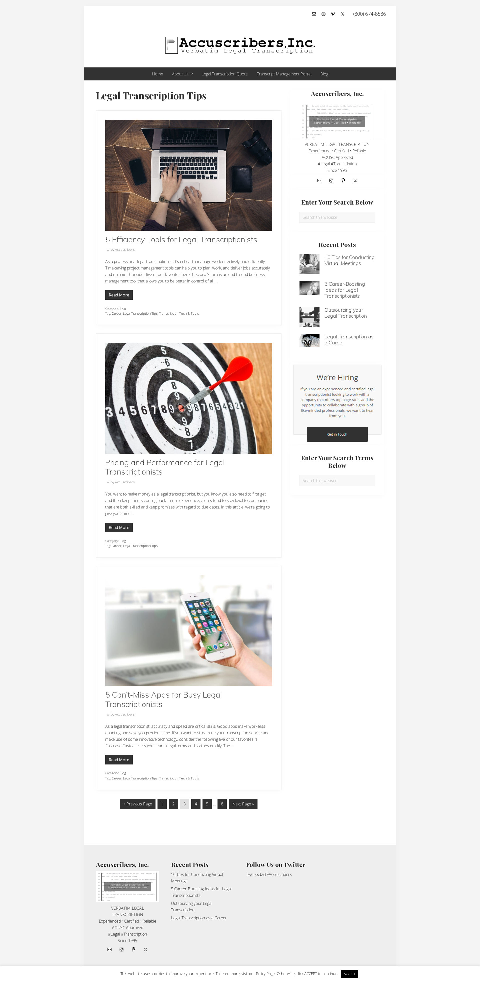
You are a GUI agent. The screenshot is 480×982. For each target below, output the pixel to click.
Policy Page (265, 973)
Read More (119, 296)
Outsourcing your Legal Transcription (345, 313)
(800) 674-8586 (369, 13)
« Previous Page (138, 805)
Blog (123, 308)
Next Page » (243, 805)
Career (117, 313)
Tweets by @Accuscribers (269, 874)
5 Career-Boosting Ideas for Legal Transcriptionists (344, 290)
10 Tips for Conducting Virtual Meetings (349, 260)
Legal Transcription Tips (140, 313)
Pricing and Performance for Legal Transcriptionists (165, 467)
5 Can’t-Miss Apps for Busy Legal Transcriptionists (163, 699)
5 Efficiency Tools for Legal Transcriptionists (181, 239)
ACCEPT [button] (349, 974)
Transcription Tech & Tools (179, 313)
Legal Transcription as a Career (349, 339)
